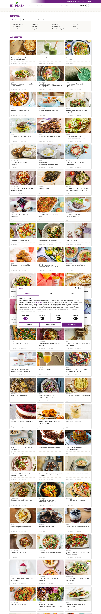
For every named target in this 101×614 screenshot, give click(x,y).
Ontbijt (73, 24)
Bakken (54, 24)
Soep (33, 29)
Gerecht (14, 20)
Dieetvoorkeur (42, 20)
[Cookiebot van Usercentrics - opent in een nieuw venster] (75, 288)
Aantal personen (27, 20)
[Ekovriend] (69, 1)
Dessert (34, 26)
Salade (34, 24)
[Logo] (17, 4)
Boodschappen (31, 6)
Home (11, 9)
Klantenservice (88, 1)
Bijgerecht (15, 26)
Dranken (74, 26)
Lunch (14, 29)
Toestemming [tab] (28, 293)
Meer (48, 6)
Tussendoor (55, 26)
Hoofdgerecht (16, 24)
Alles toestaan (71, 324)
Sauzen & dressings (57, 29)
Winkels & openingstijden (78, 1)
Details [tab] (50, 293)
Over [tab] (72, 293)
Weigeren (29, 324)
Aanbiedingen (41, 6)
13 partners (39, 302)
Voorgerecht (75, 29)
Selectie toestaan (50, 324)
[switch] (42, 318)
